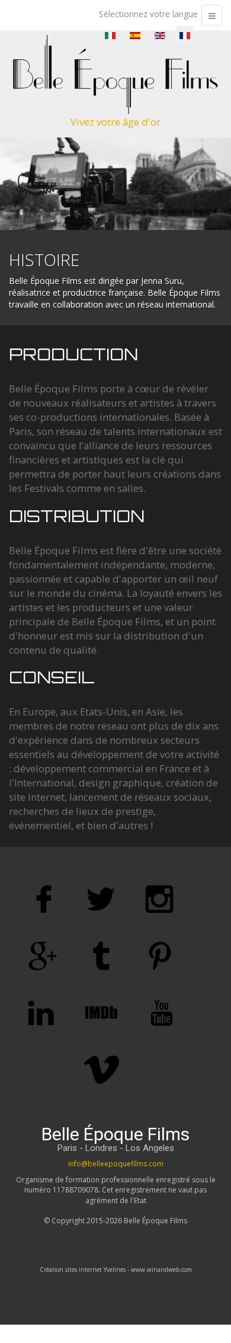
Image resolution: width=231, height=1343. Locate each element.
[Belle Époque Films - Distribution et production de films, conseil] (115, 74)
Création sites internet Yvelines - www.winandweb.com (116, 1269)
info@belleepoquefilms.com (115, 1164)
